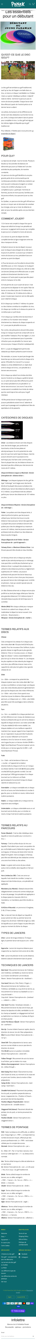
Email (2, 1332)
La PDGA (4, 1268)
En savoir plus (5, 1242)
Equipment (4, 1239)
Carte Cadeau (5, 1245)
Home (3, 10)
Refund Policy (23, 1239)
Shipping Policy (23, 1236)
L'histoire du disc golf (7, 1254)
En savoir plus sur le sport (14, 10)
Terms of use (23, 1233)
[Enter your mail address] (33, 1336)
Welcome (4, 1233)
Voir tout (4, 1281)
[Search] (29, 4)
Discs (2, 1236)
